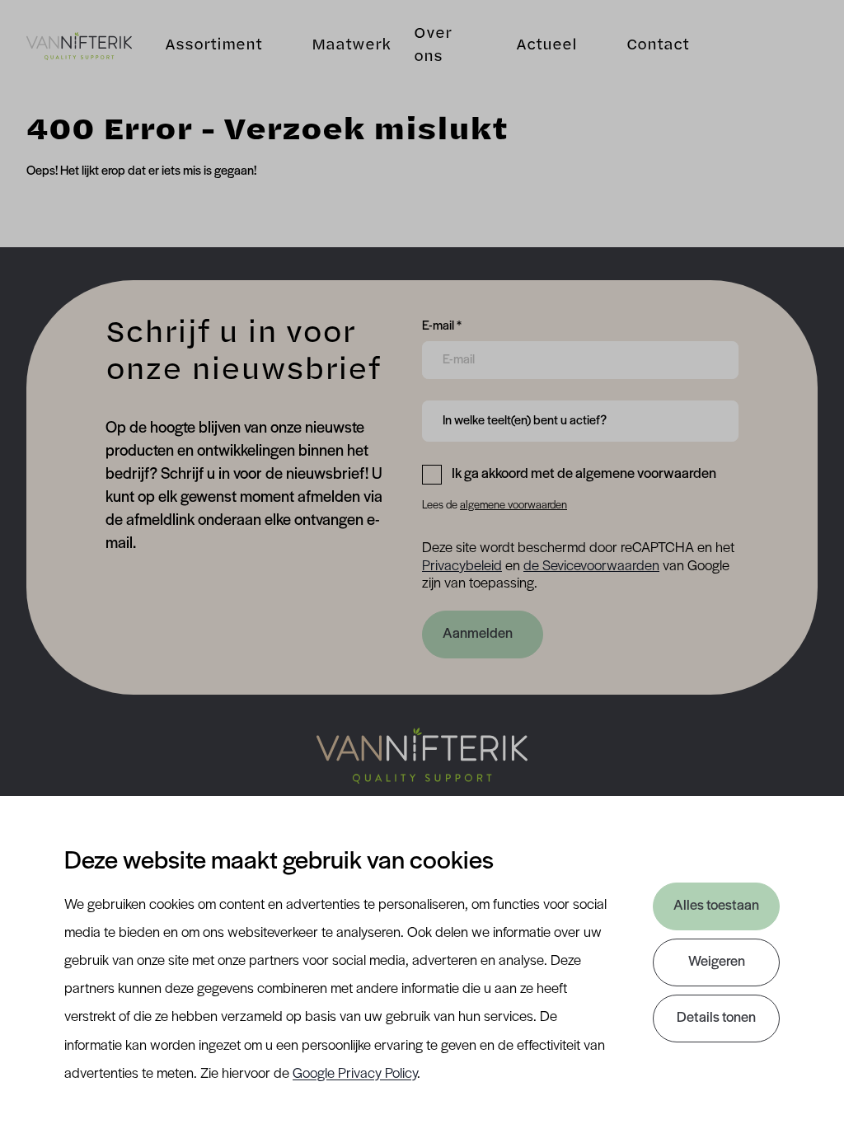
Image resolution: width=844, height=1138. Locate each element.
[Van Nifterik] (79, 46)
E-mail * (442, 326)
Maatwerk (351, 46)
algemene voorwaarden (513, 505)
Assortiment (213, 46)
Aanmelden (478, 634)
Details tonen (716, 1018)
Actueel (546, 46)
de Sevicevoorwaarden (591, 567)
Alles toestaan (716, 906)
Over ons (432, 46)
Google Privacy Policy (355, 1074)
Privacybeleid (462, 567)
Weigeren (716, 962)
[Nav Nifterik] (422, 756)
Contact (657, 46)
